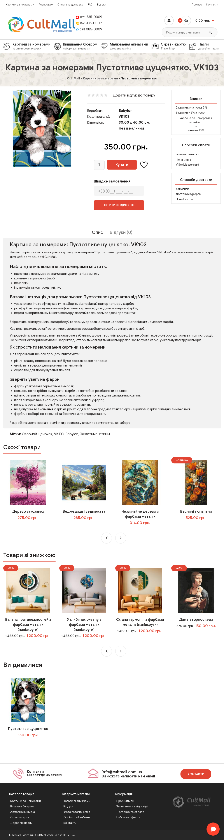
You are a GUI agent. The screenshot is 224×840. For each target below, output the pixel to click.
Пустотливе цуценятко (28, 729)
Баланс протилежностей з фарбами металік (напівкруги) (28, 624)
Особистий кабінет (76, 817)
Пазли (208, 46)
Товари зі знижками (76, 801)
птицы (104, 434)
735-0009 (91, 17)
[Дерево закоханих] (28, 482)
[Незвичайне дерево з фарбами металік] (140, 482)
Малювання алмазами (129, 46)
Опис (97, 232)
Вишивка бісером (22, 806)
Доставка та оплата (130, 812)
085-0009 (91, 29)
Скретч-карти (19, 817)
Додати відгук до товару (134, 95)
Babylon (126, 111)
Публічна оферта (128, 817)
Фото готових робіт (76, 812)
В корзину (31, 744)
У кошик (31, 527)
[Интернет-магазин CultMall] (42, 24)
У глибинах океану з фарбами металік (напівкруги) (84, 624)
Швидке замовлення (112, 181)
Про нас (197, 4)
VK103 (59, 434)
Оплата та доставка (70, 4)
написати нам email (138, 776)
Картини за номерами (20, 4)
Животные (89, 434)
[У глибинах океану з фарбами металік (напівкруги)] (84, 590)
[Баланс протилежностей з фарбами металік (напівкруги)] (28, 590)
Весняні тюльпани (196, 511)
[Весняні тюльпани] (196, 482)
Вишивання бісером (80, 46)
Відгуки (101, 4)
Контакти (212, 4)
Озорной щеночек (37, 434)
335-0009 (91, 23)
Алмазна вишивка (22, 812)
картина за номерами (195, 118)
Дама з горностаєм (196, 619)
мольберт (196, 122)
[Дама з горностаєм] (196, 590)
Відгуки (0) (121, 232)
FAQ (90, 4)
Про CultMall (125, 801)
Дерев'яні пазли (21, 823)
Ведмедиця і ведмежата (84, 511)
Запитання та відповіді (132, 806)
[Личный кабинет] (169, 20)
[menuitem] (28, 46)
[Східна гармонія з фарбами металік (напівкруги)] (140, 590)
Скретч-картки (174, 46)
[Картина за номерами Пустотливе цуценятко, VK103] (42, 128)
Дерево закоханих (28, 511)
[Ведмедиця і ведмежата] (84, 482)
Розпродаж (45, 4)
